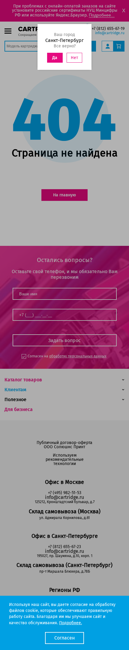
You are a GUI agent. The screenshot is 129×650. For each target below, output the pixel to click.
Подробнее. (70, 622)
